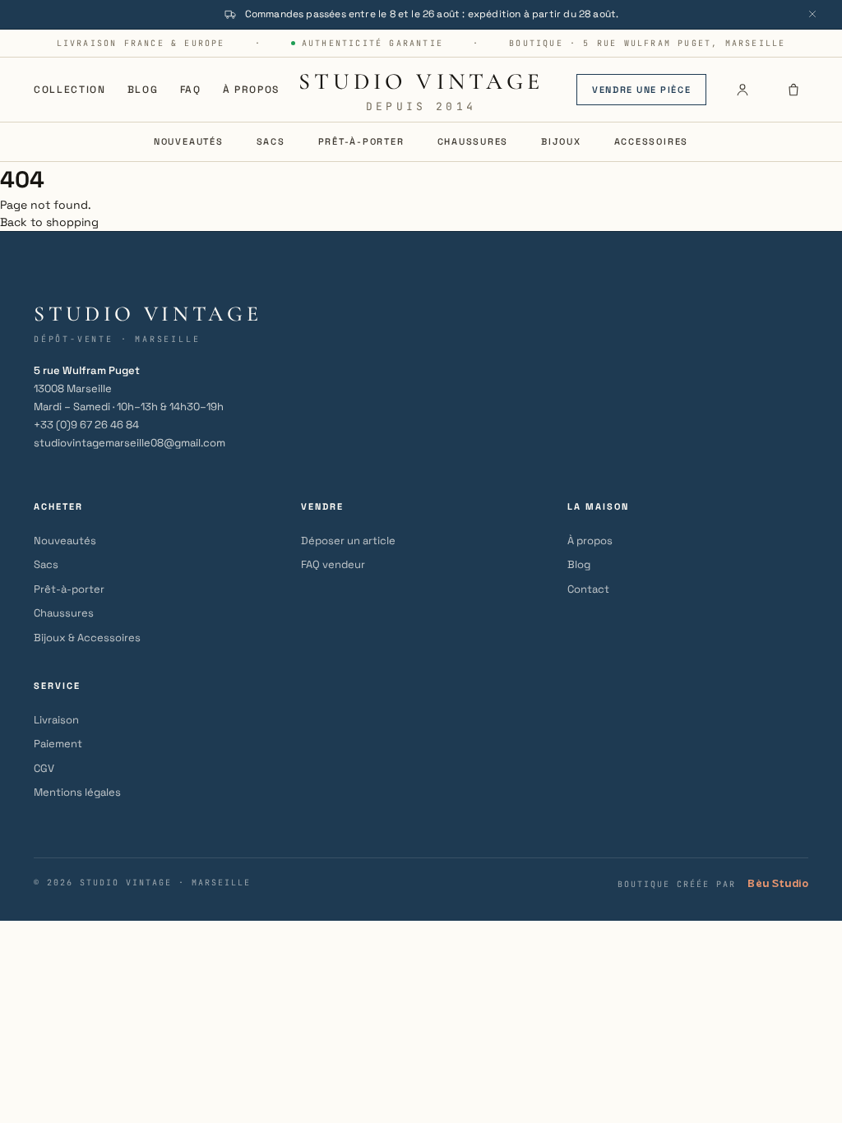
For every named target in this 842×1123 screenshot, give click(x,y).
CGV (44, 768)
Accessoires (651, 141)
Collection (70, 89)
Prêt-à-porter (361, 141)
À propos (251, 89)
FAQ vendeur (333, 564)
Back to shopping (49, 222)
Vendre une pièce (641, 89)
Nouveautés (189, 141)
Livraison (56, 720)
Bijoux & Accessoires (87, 638)
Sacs (271, 141)
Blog (143, 89)
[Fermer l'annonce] (812, 14)
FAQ (190, 89)
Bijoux (561, 141)
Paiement (58, 744)
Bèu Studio (777, 883)
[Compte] (742, 89)
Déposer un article (348, 541)
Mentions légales (77, 792)
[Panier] (793, 89)
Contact (588, 589)
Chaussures (473, 141)
